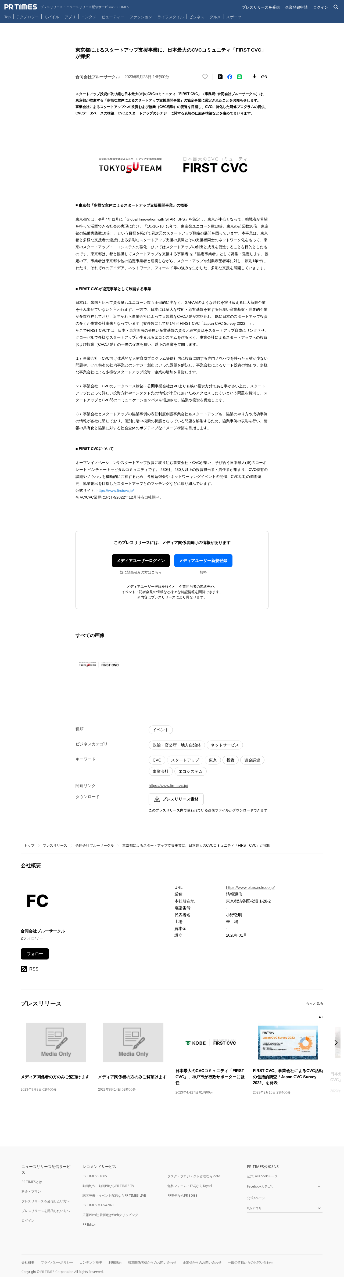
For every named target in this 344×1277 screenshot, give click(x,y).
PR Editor (89, 1224)
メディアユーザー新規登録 (203, 560)
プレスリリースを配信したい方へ (46, 1211)
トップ (29, 845)
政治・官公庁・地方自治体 (177, 745)
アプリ (70, 16)
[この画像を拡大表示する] (99, 664)
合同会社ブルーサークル (95, 845)
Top (7, 16)
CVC (157, 760)
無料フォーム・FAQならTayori (189, 1186)
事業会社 (161, 771)
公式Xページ (256, 1198)
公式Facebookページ (262, 1176)
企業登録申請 (296, 7)
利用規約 (115, 1262)
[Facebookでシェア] (229, 77)
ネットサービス (225, 745)
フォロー (35, 953)
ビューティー (113, 16)
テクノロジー (27, 16)
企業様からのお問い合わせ (202, 1262)
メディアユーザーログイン (141, 560)
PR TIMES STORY (95, 1176)
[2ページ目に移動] (322, 1017)
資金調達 (252, 760)
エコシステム (190, 771)
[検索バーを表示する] (336, 7)
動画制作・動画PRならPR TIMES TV (108, 1186)
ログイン (320, 7)
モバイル (51, 16)
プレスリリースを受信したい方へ (46, 1201)
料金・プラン (31, 1191)
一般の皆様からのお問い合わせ (250, 1262)
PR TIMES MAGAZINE (98, 1205)
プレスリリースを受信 (261, 7)
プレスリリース (55, 845)
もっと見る (314, 1003)
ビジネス (196, 16)
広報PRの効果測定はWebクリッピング (110, 1215)
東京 (213, 760)
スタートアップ (185, 760)
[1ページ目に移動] (320, 1017)
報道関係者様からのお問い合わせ (152, 1262)
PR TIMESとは (32, 1181)
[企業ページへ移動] (37, 902)
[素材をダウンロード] (254, 77)
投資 (231, 760)
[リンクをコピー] (264, 77)
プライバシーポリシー (57, 1262)
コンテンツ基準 (91, 1262)
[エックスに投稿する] (220, 77)
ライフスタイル (170, 16)
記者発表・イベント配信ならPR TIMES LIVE (114, 1195)
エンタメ (88, 16)
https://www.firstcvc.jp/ (115, 490)
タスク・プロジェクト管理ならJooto (193, 1176)
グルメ (215, 16)
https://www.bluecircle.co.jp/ (250, 887)
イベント (161, 729)
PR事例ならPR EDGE (182, 1195)
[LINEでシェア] (239, 77)
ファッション (141, 16)
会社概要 (28, 1262)
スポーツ (233, 16)
